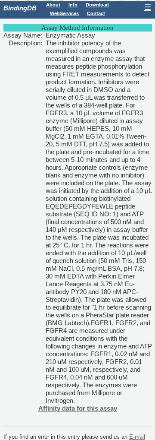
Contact (96, 13)
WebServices (64, 13)
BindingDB (20, 8)
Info (73, 4)
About (53, 4)
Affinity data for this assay (77, 408)
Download (97, 4)
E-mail (137, 437)
